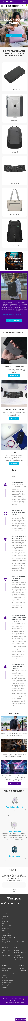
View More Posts (14, 784)
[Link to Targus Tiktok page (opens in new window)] (18, 903)
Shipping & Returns (7, 980)
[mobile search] (23, 6)
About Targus (5, 914)
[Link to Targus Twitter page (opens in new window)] (8, 903)
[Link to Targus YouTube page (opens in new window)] (12, 903)
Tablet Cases (17, 955)
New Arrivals (17, 950)
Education (21, 968)
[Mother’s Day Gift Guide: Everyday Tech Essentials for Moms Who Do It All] (14, 745)
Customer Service (7, 968)
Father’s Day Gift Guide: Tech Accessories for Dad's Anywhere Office (14, 734)
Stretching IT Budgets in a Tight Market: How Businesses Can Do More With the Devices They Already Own (14, 778)
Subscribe (14, 890)
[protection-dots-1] (14, 326)
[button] (14, 1019)
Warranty (4, 975)
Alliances (21, 973)
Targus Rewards (6, 950)
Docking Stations (18, 957)
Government (22, 970)
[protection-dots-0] (12, 326)
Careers (4, 919)
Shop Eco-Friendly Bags (14, 320)
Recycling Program (7, 985)
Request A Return (7, 982)
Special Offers (6, 955)
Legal (3, 930)
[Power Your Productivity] (14, 358)
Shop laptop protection (14, 36)
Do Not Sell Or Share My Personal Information (11, 938)
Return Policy (5, 978)
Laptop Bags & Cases (20, 953)
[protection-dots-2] (15, 326)
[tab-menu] (2, 6)
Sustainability (5, 928)
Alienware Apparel (19, 960)
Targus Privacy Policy (7, 935)
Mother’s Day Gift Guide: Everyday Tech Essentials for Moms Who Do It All (14, 755)
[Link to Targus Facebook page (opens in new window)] (2, 903)
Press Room (5, 921)
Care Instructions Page (8, 973)
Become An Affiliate (7, 926)
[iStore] (14, 445)
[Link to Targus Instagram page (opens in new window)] (5, 903)
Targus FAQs (5, 916)
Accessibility (5, 933)
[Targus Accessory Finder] (14, 401)
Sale (3, 953)
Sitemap (4, 987)
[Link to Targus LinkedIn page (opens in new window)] (15, 903)
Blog (3, 923)
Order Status (5, 970)
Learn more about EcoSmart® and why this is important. (14, 315)
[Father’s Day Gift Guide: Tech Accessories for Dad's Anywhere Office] (14, 723)
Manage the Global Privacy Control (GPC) (13, 942)
